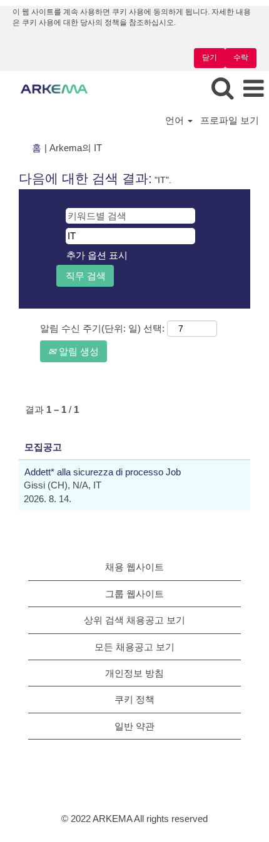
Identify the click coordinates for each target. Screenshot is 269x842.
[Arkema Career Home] (49, 88)
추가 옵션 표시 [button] (97, 255)
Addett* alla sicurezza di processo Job (102, 472)
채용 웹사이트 (134, 567)
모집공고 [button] (43, 447)
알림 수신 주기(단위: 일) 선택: (102, 328)
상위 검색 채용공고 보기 (134, 620)
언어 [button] (175, 120)
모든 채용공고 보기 (134, 646)
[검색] (222, 88)
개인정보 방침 (134, 673)
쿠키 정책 (134, 699)
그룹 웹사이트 (134, 593)
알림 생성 (77, 351)
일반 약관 (134, 726)
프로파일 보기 (229, 120)
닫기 (209, 57)
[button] (253, 89)
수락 (240, 57)
